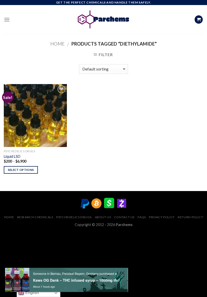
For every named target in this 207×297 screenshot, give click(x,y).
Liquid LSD (12, 156)
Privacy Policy (162, 217)
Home (57, 44)
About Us (103, 217)
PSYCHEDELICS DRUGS (74, 217)
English (31, 292)
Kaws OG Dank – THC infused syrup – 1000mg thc (76, 280)
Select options (21, 169)
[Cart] (199, 19)
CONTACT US (124, 217)
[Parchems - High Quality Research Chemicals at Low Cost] (103, 19)
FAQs (142, 217)
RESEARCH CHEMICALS (35, 217)
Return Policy (190, 217)
